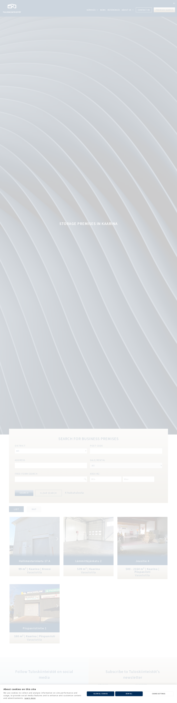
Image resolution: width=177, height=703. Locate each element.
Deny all (129, 694)
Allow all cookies (100, 694)
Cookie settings (158, 694)
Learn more (30, 698)
